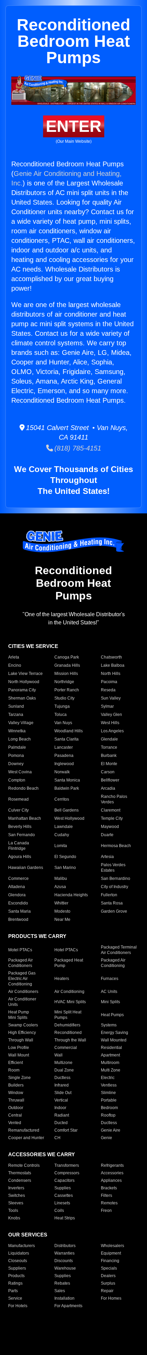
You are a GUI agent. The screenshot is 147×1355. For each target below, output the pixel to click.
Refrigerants (112, 1165)
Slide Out (62, 1092)
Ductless (62, 1077)
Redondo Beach (23, 788)
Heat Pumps (112, 1014)
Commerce (18, 878)
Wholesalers (112, 1245)
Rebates (62, 1283)
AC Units (109, 991)
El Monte (109, 763)
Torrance (109, 747)
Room (13, 1070)
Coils (59, 1210)
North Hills (110, 673)
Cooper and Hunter (26, 1137)
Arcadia (108, 788)
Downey (16, 763)
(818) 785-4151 (77, 448)
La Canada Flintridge (18, 846)
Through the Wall (70, 1040)
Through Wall (20, 1040)
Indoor (60, 1107)
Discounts (63, 1260)
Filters (106, 1195)
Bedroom (109, 1107)
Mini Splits (110, 1001)
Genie (106, 1137)
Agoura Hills (19, 856)
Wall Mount (18, 1055)
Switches (16, 1195)
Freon (106, 1210)
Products (16, 1275)
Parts (13, 1290)
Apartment (110, 1055)
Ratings (15, 1283)
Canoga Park (66, 657)
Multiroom (110, 1062)
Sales (59, 1290)
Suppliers (17, 1268)
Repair (107, 1290)
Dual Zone (64, 1070)
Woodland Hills (68, 731)
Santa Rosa (112, 903)
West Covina (20, 772)
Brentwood (18, 919)
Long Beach (19, 739)
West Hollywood (69, 818)
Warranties (64, 1253)
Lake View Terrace (25, 673)
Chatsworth (111, 657)
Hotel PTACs (66, 950)
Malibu (60, 878)
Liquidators (18, 1253)
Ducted (61, 1122)
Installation (64, 1298)
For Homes (111, 1298)
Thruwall (16, 1100)
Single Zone (19, 1077)
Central (15, 1115)
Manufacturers (21, 1245)
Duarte (107, 834)
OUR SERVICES (27, 1235)
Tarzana (15, 714)
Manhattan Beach (24, 818)
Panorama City (22, 690)
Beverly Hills (19, 826)
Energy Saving (114, 1032)
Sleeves (15, 1203)
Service (15, 1298)
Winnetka (17, 731)
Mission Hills (66, 673)
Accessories (112, 1173)
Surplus (108, 1283)
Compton (16, 780)
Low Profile (18, 1047)
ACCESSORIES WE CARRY (41, 1154)
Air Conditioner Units (22, 1002)
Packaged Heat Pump (68, 963)
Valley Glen (111, 714)
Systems (109, 1025)
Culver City (18, 810)
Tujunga (62, 706)
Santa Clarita (66, 739)
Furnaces (109, 978)
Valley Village (21, 722)
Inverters (16, 1188)
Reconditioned (68, 1032)
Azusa (60, 886)
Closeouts (17, 1260)
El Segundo (65, 856)
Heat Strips (64, 1218)
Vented (14, 1122)
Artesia (107, 856)
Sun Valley (111, 698)
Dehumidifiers (67, 1025)
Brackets (109, 1188)
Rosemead (18, 799)
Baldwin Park (66, 788)
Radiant (61, 1115)
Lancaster (63, 747)
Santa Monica (67, 780)
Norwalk (62, 772)
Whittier (61, 903)
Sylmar (107, 706)
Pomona (16, 755)
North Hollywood (23, 681)
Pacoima (109, 681)
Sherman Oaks (22, 698)
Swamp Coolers (23, 1025)
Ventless (109, 1085)
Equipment (111, 1253)
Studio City (64, 698)
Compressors (66, 1173)
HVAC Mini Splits (70, 1001)
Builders (16, 1085)
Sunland (16, 706)
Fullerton (109, 895)
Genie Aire (110, 1130)
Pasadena (64, 755)
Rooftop (108, 1115)
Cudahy (61, 834)
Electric (108, 1077)
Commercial (65, 1047)
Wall (58, 1055)
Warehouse (65, 1268)
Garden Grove (114, 911)
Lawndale (63, 826)
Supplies (62, 1188)
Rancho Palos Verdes (114, 799)
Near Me (62, 919)
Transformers (66, 1165)
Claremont (110, 810)
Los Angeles (112, 731)
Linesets (62, 1203)
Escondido (18, 903)
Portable (109, 1100)
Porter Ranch (66, 690)
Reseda (108, 690)
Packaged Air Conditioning (113, 963)
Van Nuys (63, 722)
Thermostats (19, 1173)
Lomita (60, 845)
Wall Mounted (113, 1040)
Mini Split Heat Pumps (67, 1015)
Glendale (109, 739)
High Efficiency (22, 1032)
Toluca (60, 714)
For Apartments (68, 1305)
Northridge (64, 681)
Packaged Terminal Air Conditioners (119, 950)
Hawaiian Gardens (25, 867)
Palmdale (17, 747)
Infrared (61, 1085)
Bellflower (110, 780)
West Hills (110, 722)
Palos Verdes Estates (113, 867)
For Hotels (17, 1305)
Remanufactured (23, 1130)
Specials (109, 1268)
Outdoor (15, 1107)
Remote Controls (24, 1165)
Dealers (108, 1275)
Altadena (16, 886)
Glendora (17, 895)
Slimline (108, 1092)
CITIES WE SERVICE (33, 646)
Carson (108, 772)
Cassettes (63, 1195)
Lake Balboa (112, 665)
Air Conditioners (23, 991)
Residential (111, 1047)
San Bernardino (115, 878)
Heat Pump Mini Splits (18, 1015)
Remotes (109, 1203)
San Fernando (21, 834)
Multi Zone (110, 1070)
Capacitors (64, 1180)
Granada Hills (67, 665)
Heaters (61, 978)
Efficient (15, 1062)
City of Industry (114, 886)
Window (15, 1092)
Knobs (14, 1218)
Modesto (62, 911)
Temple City (112, 818)
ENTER (74, 126)
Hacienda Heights (71, 895)
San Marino (65, 867)
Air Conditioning (69, 991)
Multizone (63, 1062)
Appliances (111, 1180)
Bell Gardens (66, 810)
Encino (14, 665)
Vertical (61, 1100)
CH (57, 1137)
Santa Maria (19, 911)
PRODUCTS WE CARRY (37, 936)
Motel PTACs (20, 950)
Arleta (13, 657)
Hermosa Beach (116, 845)
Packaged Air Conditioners (20, 963)
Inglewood (64, 763)
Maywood (110, 826)
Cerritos (61, 799)
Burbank (109, 755)
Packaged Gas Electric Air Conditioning (22, 978)
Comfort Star (66, 1130)
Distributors (65, 1245)
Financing (110, 1260)
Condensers (19, 1180)
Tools (13, 1210)
